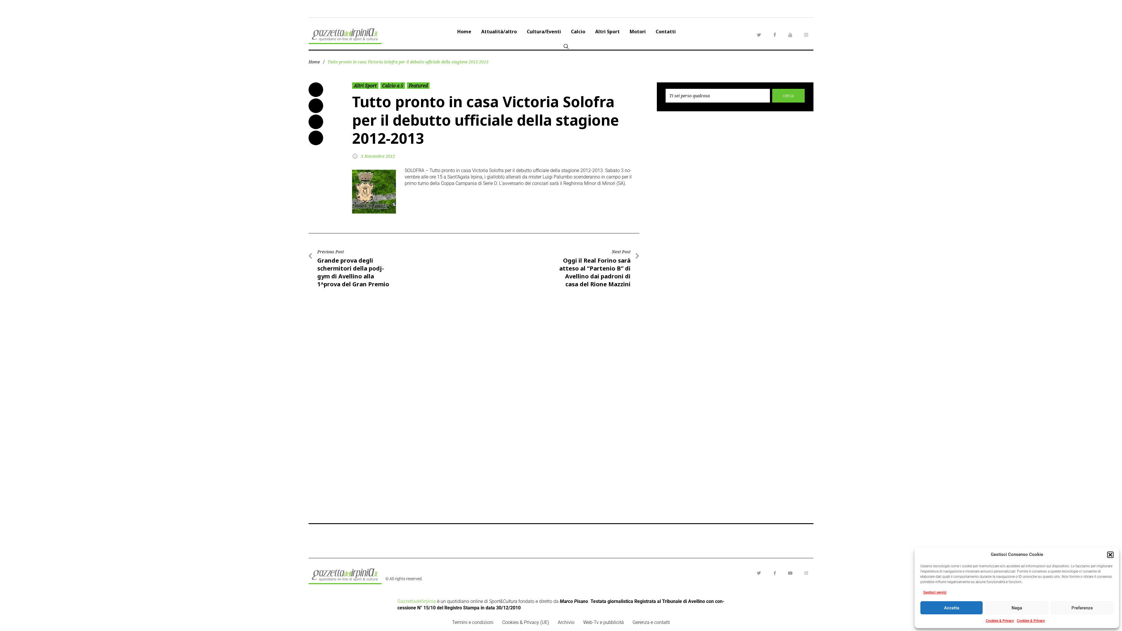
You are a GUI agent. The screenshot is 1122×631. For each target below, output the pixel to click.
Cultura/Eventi (544, 31)
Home (464, 31)
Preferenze (1082, 608)
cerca (788, 95)
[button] (1110, 555)
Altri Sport (607, 31)
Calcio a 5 (392, 85)
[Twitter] (759, 34)
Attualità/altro (499, 31)
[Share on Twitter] (316, 105)
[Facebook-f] (774, 573)
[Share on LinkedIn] (316, 122)
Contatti (666, 31)
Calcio (578, 31)
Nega (1017, 608)
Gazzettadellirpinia (416, 601)
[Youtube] (790, 573)
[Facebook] (774, 34)
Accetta (951, 608)
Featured (418, 85)
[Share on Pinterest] (316, 138)
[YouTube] (790, 34)
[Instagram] (806, 34)
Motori (638, 31)
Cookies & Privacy (1000, 621)
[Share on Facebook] (316, 89)
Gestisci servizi (934, 592)
